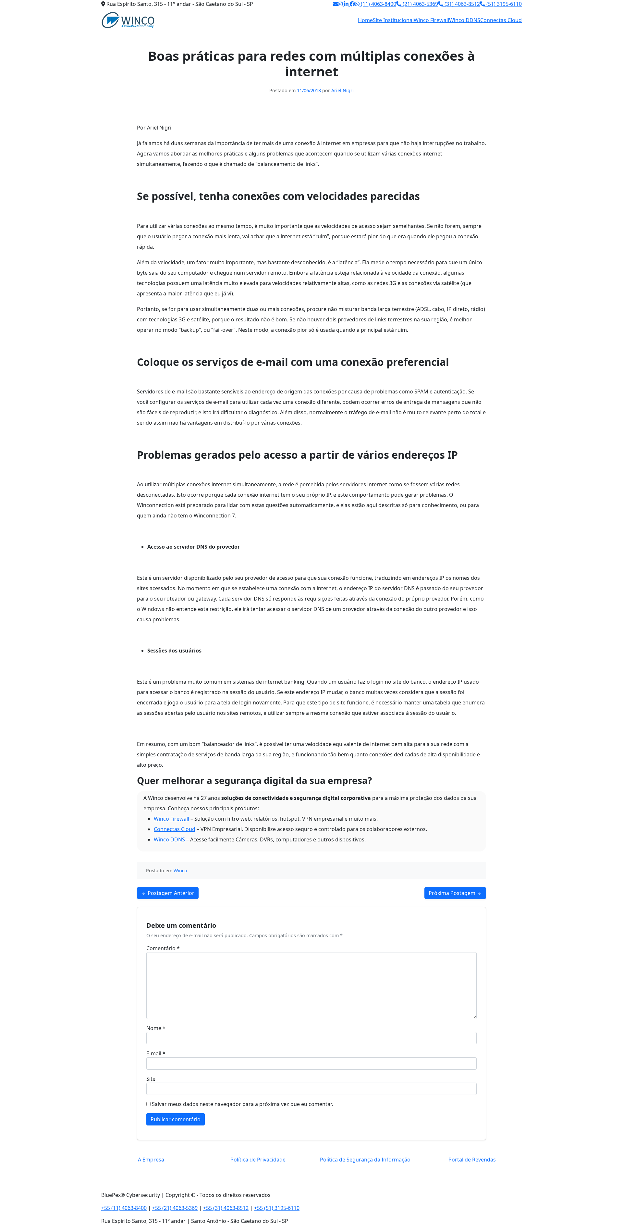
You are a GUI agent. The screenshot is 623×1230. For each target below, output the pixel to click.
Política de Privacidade (258, 1159)
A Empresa (151, 1159)
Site (150, 1078)
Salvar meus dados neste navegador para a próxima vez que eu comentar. (242, 1104)
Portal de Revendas (472, 1159)
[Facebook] (352, 3)
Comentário (163, 948)
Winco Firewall (431, 20)
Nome (155, 1028)
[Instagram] (341, 3)
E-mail (155, 1053)
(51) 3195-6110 (503, 3)
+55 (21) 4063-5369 (175, 1207)
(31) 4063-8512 (461, 3)
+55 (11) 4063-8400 (124, 1207)
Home (365, 20)
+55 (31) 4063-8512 (226, 1207)
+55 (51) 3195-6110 (276, 1207)
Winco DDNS (464, 20)
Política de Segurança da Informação (365, 1159)
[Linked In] (347, 3)
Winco (180, 870)
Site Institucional (393, 20)
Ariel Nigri (342, 90)
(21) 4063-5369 (419, 3)
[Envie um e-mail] (335, 4)
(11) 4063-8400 (378, 3)
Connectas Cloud (501, 20)
